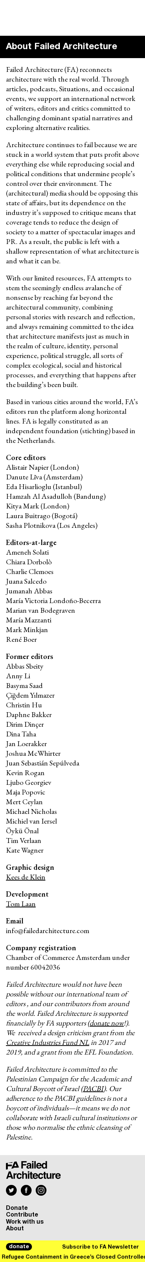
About (15, 1228)
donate (19, 1246)
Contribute (22, 1215)
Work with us (25, 1222)
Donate (17, 1208)
